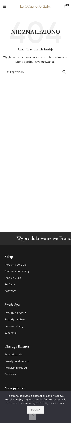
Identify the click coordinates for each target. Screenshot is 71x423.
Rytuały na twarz (15, 313)
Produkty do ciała (16, 264)
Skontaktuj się (14, 354)
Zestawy (10, 291)
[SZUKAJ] (64, 72)
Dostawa (10, 374)
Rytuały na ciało (15, 319)
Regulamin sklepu (16, 367)
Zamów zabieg (14, 326)
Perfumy (10, 284)
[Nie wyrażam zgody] (32, 416)
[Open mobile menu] (4, 6)
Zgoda (35, 409)
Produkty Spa (13, 278)
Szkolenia (11, 332)
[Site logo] (35, 6)
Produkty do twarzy (17, 271)
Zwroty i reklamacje (17, 361)
